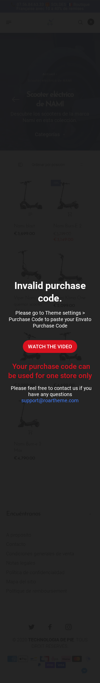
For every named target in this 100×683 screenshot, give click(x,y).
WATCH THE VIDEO (50, 346)
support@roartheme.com (50, 400)
